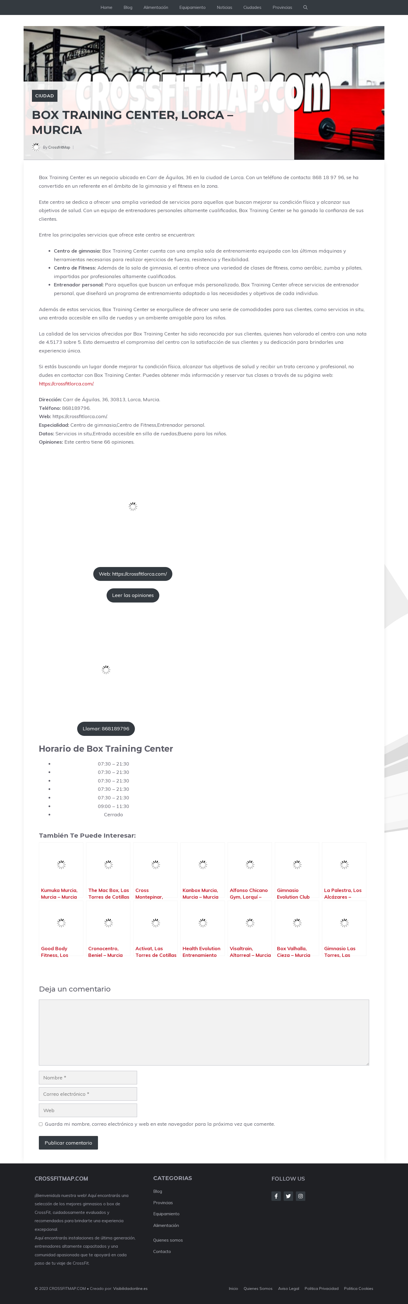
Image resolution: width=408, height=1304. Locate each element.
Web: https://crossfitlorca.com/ (133, 574)
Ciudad (44, 95)
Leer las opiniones (133, 595)
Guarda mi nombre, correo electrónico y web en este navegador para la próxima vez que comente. (160, 1124)
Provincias (282, 7)
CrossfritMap (59, 147)
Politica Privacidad (322, 1288)
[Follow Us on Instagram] (300, 1196)
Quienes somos (168, 1240)
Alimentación (155, 7)
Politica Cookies (358, 1288)
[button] (305, 7)
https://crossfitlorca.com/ (66, 383)
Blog (128, 7)
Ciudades (252, 7)
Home (106, 7)
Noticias (224, 7)
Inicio (233, 1288)
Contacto (162, 1251)
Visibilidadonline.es (130, 1288)
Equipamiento (192, 7)
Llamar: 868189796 (106, 728)
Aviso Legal (288, 1288)
